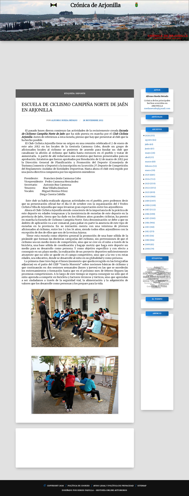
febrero (151, 166)
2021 (150, 192)
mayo (150, 153)
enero (150, 170)
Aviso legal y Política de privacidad (113, 486)
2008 (149, 249)
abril (149, 157)
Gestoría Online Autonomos (111, 490)
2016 (150, 214)
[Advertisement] (94, 61)
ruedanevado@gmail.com (157, 108)
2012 (149, 231)
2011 (149, 235)
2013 (149, 227)
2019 (150, 201)
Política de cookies (79, 486)
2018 (150, 205)
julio (149, 144)
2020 (150, 196)
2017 (150, 209)
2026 (150, 135)
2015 (150, 218)
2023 (150, 183)
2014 (150, 222)
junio (149, 148)
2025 (150, 175)
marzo (150, 161)
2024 (150, 179)
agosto (150, 140)
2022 (150, 188)
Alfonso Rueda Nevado (64, 120)
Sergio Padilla (85, 490)
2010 (149, 240)
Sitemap (142, 486)
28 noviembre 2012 (93, 120)
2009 (149, 244)
